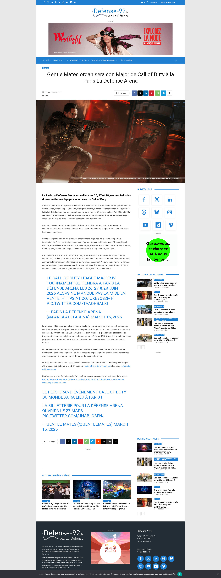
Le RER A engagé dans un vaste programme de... (165, 284)
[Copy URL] (115, 441)
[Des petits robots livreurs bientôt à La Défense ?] (144, 338)
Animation (158, 444)
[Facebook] (44, 2)
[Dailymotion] (71, 2)
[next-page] (143, 347)
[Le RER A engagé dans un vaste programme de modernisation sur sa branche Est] (144, 283)
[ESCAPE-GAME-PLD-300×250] (110, 548)
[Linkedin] (52, 2)
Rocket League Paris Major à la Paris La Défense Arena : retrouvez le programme (116, 506)
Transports (159, 280)
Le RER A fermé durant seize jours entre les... (164, 311)
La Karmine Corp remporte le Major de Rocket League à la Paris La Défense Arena (86, 506)
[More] (169, 93)
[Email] (104, 441)
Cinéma (156, 292)
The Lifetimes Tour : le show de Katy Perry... (164, 491)
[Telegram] (163, 93)
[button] (176, 61)
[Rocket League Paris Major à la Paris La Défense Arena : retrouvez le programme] (117, 489)
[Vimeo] (75, 2)
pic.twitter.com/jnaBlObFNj (73, 415)
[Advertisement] (88, 456)
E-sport (45, 68)
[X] (140, 93)
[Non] (218, 574)
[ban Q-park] (158, 250)
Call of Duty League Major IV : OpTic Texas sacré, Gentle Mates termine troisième (55, 506)
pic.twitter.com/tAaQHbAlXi (77, 303)
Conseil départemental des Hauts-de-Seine (165, 319)
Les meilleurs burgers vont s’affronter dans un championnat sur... (165, 449)
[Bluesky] (59, 2)
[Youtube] (67, 2)
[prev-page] (139, 347)
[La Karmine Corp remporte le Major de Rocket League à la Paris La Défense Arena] (87, 489)
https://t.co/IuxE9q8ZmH (88, 298)
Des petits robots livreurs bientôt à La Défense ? (166, 339)
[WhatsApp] (157, 93)
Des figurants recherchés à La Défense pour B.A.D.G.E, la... (166, 297)
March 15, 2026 (106, 317)
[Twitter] (48, 2)
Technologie (159, 335)
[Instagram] (63, 2)
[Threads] (56, 2)
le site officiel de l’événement (97, 366)
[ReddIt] (98, 441)
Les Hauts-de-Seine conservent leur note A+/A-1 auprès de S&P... (165, 325)
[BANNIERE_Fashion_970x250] (110, 39)
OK (180, 574)
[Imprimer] (109, 441)
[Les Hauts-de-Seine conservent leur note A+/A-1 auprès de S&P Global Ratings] (144, 322)
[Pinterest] (151, 93)
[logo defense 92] (110, 13)
